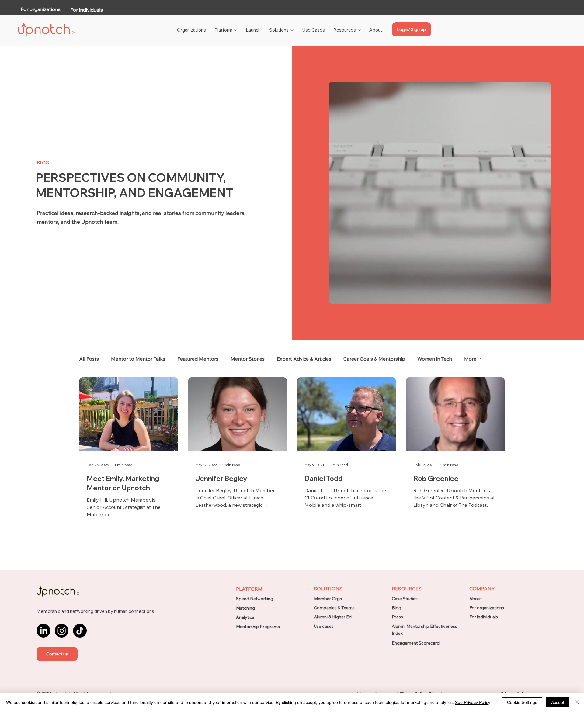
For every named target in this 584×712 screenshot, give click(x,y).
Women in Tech (434, 359)
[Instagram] (61, 631)
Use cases (324, 626)
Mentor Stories (248, 359)
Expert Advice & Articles (304, 359)
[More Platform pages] (235, 30)
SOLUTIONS (328, 589)
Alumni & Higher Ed (333, 617)
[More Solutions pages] (292, 30)
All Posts (89, 359)
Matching (245, 608)
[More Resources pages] (359, 30)
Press (397, 617)
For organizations (486, 607)
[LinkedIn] (43, 631)
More (470, 359)
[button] (57, 654)
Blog (396, 607)
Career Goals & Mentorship (374, 359)
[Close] (576, 702)
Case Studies (405, 598)
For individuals (483, 617)
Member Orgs (328, 598)
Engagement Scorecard (416, 643)
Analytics (245, 617)
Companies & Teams (334, 607)
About (475, 598)
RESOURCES (407, 589)
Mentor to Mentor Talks (138, 359)
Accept (557, 702)
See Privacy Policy (472, 702)
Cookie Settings (522, 702)
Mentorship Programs (258, 626)
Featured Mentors (197, 359)
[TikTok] (80, 631)
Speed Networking (254, 598)
